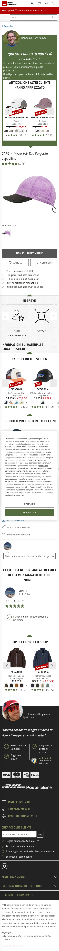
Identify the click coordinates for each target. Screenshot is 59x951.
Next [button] (53, 316)
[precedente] (8, 111)
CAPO (6, 153)
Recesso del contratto (18, 895)
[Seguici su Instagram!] (7, 867)
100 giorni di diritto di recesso (22, 275)
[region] (29, 475)
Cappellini (8, 26)
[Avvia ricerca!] (54, 17)
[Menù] (4, 17)
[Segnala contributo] (23, 601)
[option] (29, 194)
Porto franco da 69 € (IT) (19, 271)
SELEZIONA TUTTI (29, 512)
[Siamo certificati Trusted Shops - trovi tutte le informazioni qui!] (34, 761)
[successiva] (50, 111)
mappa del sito (14, 935)
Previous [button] (5, 316)
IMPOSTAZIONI (29, 504)
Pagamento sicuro (17, 757)
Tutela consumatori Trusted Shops (25, 286)
